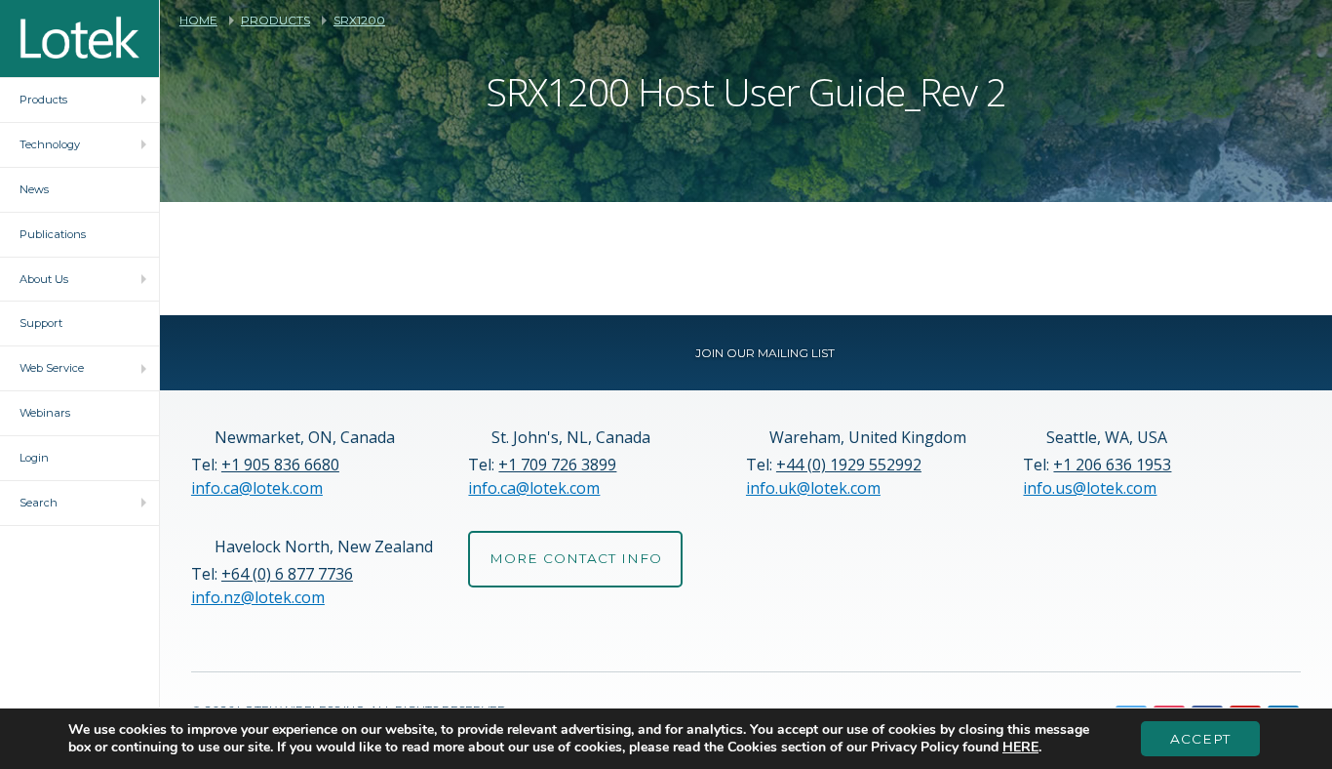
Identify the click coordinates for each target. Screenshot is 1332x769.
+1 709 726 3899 (557, 464)
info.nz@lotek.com (258, 597)
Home (198, 20)
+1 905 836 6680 (280, 464)
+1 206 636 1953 (1112, 464)
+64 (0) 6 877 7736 (287, 574)
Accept (1200, 739)
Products (275, 20)
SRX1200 (359, 20)
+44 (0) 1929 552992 (848, 464)
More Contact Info (576, 558)
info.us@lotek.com (1089, 488)
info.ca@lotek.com (257, 488)
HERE (1020, 747)
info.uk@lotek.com (813, 488)
